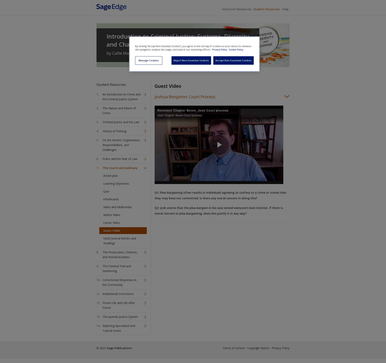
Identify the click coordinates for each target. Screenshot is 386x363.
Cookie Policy (236, 49)
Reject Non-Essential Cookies (191, 60)
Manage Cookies (149, 60)
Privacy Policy (220, 49)
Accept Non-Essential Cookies (234, 60)
